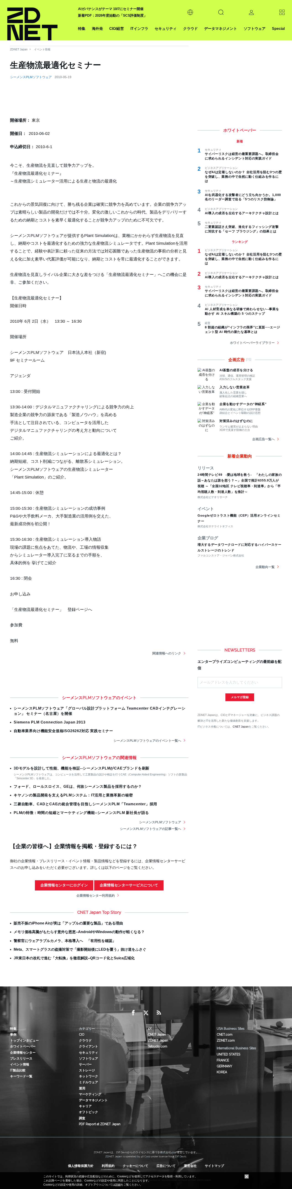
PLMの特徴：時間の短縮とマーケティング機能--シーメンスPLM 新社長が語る (81, 813)
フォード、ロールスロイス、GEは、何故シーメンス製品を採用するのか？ (78, 786)
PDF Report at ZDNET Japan (99, 1124)
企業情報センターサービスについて (129, 885)
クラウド (190, 29)
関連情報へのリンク (166, 653)
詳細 (118, 1184)
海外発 (97, 29)
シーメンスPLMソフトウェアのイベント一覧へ (147, 740)
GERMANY (224, 1066)
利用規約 (108, 1166)
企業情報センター (23, 1052)
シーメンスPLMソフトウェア (31, 77)
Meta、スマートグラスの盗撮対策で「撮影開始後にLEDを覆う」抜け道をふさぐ (80, 949)
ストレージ (87, 1070)
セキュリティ (166, 29)
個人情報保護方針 (81, 1166)
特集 (81, 29)
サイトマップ (214, 1166)
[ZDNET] (40, 20)
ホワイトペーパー (23, 1046)
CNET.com (224, 1034)
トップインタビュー (24, 1040)
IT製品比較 (18, 1070)
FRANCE (223, 1060)
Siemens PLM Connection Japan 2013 (49, 722)
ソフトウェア (255, 29)
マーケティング (90, 1094)
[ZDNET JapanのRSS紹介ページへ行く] (158, 1012)
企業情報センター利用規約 (95, 895)
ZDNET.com (226, 1040)
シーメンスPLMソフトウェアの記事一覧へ (150, 829)
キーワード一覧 (21, 1076)
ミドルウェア (88, 1082)
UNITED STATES (228, 1054)
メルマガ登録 (240, 697)
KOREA (222, 1072)
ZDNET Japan (19, 49)
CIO (81, 1034)
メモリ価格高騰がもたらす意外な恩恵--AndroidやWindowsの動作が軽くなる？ (79, 932)
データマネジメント (220, 29)
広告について (166, 1166)
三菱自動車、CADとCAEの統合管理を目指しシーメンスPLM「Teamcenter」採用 (85, 804)
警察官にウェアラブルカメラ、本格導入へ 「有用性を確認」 (65, 941)
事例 (13, 1034)
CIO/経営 (116, 29)
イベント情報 (42, 49)
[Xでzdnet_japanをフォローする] (146, 1012)
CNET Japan (241, 726)
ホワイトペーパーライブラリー (252, 343)
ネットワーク (88, 1076)
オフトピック (88, 1112)
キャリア (85, 1106)
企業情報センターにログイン (64, 885)
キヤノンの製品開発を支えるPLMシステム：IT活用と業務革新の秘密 (73, 795)
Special (278, 29)
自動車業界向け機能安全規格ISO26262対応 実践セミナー (63, 731)
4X (150, 1028)
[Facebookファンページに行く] (133, 1012)
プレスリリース (21, 1058)
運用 (82, 1088)
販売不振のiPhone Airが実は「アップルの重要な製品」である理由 (68, 923)
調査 (82, 1118)
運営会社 (190, 1166)
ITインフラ (139, 29)
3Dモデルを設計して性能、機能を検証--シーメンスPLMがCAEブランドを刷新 (81, 768)
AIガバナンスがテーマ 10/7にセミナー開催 (110, 9)
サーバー (85, 1064)
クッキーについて (135, 1166)
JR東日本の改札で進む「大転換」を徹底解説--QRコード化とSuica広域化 (74, 958)
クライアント (88, 1046)
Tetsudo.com (157, 1046)
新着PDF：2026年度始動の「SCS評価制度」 (112, 15)
